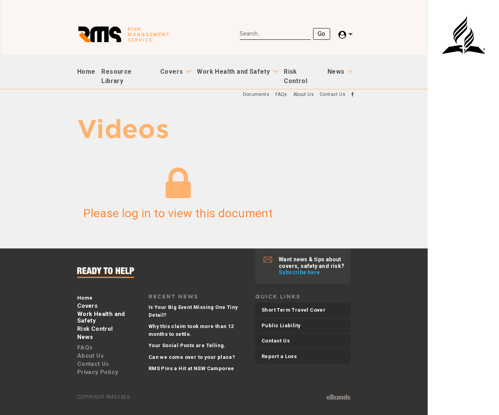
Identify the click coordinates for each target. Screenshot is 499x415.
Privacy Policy (98, 372)
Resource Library (116, 76)
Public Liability (281, 325)
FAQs (281, 94)
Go (321, 33)
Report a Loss (279, 356)
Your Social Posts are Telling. (187, 345)
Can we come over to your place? (192, 357)
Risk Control (295, 76)
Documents (256, 94)
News (336, 71)
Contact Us (332, 94)
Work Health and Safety (233, 71)
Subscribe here (299, 272)
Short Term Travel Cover (294, 310)
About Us (303, 94)
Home (86, 71)
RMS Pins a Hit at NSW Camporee (191, 368)
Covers (171, 71)
